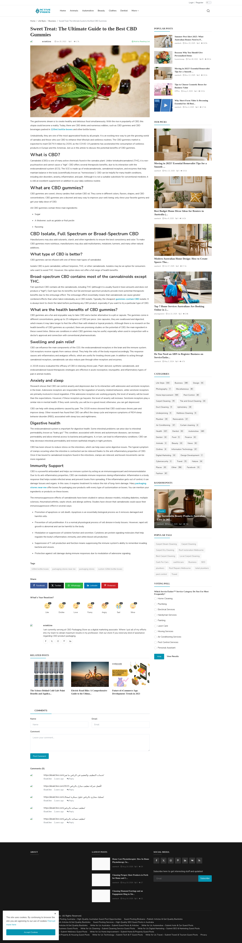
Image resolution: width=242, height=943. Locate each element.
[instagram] (171, 861)
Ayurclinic (161, 524)
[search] (208, 10)
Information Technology (184, 449)
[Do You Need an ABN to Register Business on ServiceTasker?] (183, 335)
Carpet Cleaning (165, 401)
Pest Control (191, 395)
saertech (178, 43)
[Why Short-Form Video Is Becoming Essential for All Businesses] (163, 105)
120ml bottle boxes (62, 129)
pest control (161, 574)
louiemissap (179, 59)
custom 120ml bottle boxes (110, 569)
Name (33, 718)
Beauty (101, 10)
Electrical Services (166, 609)
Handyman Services (167, 615)
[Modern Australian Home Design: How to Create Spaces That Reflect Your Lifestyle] (183, 240)
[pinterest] (178, 861)
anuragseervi (159, 314)
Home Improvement (167, 395)
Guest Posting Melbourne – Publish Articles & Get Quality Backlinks (60, 922)
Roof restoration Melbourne (191, 550)
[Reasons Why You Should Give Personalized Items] (163, 57)
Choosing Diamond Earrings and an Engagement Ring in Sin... (127, 892)
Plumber (161, 419)
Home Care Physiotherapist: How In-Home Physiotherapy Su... (130, 860)
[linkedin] (185, 861)
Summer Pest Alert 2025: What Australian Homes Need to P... (189, 38)
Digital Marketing (165, 455)
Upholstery (184, 407)
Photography (163, 389)
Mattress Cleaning (186, 413)
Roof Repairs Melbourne (180, 568)
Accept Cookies (31, 932)
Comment (35, 731)
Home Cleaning (165, 598)
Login (191, 2)
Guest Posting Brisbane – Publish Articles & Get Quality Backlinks (153, 919)
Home (63, 10)
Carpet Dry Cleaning (165, 550)
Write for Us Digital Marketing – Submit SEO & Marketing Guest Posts (169, 928)
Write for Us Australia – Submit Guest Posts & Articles (114, 925)
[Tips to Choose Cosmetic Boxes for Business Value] (163, 89)
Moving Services (165, 631)
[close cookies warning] (55, 913)
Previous (159, 509)
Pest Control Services (168, 642)
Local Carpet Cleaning (190, 556)
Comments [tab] (40, 710)
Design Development (191, 455)
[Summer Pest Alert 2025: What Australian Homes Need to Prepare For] (163, 41)
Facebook (193, 467)
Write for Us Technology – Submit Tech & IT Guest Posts (117, 934)
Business (52, 21)
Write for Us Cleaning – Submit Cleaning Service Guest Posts (108, 928)
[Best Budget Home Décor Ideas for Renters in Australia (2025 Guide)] (183, 192)
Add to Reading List (141, 41)
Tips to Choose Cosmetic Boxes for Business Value (191, 86)
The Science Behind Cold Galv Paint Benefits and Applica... (47, 692)
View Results (173, 656)
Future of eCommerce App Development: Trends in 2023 (126, 692)
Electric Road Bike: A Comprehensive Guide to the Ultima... (89, 692)
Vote (159, 656)
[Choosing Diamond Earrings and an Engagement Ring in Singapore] (101, 896)
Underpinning (163, 413)
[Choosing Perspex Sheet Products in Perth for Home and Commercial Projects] (101, 880)
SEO (203, 562)
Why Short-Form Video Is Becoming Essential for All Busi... (191, 102)
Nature (197, 461)
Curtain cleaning (189, 425)
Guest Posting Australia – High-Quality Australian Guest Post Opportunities (87, 919)
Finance (190, 437)
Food (175, 437)
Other (176, 467)
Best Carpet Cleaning (165, 556)
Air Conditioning (165, 425)
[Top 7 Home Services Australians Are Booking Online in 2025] (183, 288)
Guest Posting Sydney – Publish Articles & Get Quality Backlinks (59, 925)
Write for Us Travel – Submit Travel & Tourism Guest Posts (172, 934)
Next (206, 509)
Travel (181, 461)
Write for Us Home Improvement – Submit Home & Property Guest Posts (122, 931)
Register (199, 2)
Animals (74, 10)
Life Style (42, 21)
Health (161, 431)
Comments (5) (37, 768)
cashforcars (178, 562)
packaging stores (86, 569)
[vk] (192, 861)
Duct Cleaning (164, 407)
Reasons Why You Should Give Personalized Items (189, 54)
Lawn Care (163, 625)
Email (94, 718)
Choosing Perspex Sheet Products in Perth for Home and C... (130, 876)
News (192, 443)
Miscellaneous (184, 389)
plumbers (160, 568)
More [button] (134, 10)
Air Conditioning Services (169, 636)
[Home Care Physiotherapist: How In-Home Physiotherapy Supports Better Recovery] (101, 864)
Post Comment (39, 756)
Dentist (124, 10)
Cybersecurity (163, 461)
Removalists (180, 419)
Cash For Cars (162, 562)
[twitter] (164, 861)
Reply (71, 779)
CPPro (177, 91)
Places (161, 467)
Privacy (204, 934)
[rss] (199, 861)
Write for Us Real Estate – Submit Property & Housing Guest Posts (60, 934)
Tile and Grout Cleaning (192, 401)
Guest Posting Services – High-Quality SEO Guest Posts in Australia (123, 922)
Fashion (161, 473)
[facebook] (156, 861)
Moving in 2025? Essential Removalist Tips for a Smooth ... (192, 70)
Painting (161, 620)
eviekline (47, 625)
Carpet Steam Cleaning (166, 544)
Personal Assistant (166, 647)
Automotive (88, 10)
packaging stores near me (63, 569)
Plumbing (162, 604)
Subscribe (205, 878)
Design (198, 383)
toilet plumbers (202, 568)
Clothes (113, 10)
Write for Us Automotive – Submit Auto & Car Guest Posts (167, 925)
